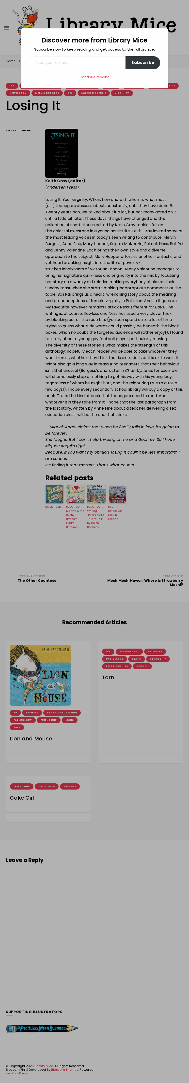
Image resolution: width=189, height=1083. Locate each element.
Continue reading (94, 77)
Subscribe (142, 62)
